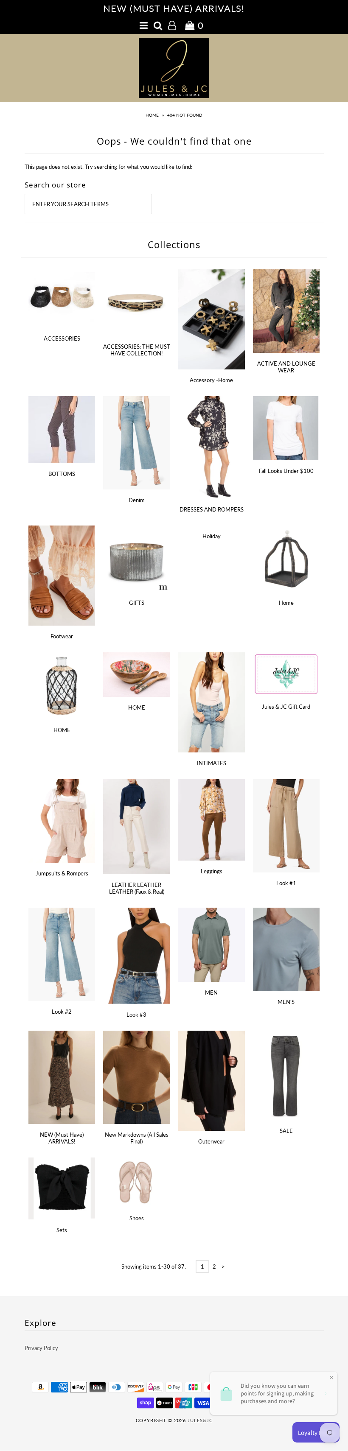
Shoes (136, 1218)
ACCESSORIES (62, 338)
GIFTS (136, 602)
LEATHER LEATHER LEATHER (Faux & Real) (136, 888)
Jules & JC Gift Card (286, 706)
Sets (61, 1230)
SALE (286, 1130)
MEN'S (286, 1001)
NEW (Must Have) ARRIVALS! (62, 1138)
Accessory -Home (211, 380)
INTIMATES (211, 763)
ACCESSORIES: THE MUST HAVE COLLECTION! (136, 350)
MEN (211, 992)
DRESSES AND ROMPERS (212, 509)
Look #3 (136, 1014)
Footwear (62, 636)
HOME (61, 730)
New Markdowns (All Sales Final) (136, 1138)
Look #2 (62, 1011)
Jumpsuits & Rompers (62, 873)
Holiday (211, 536)
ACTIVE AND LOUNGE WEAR (286, 367)
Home (152, 114)
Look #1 (286, 883)
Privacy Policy (41, 1348)
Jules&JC (200, 1420)
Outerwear (211, 1141)
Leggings (211, 871)
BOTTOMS (61, 473)
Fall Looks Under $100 (286, 470)
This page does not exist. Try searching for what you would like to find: (108, 166)
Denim (137, 500)
